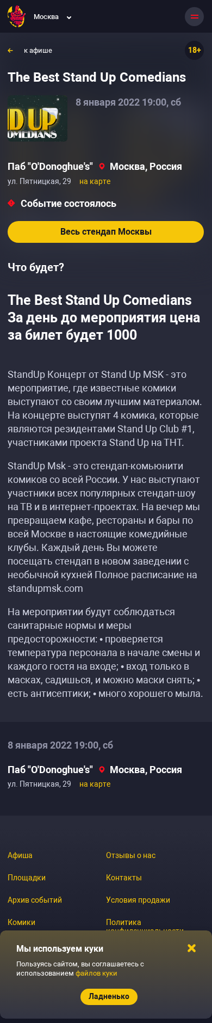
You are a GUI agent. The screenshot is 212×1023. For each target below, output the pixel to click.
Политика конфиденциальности (145, 926)
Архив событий (35, 900)
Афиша (20, 855)
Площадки (27, 877)
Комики (21, 922)
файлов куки (96, 973)
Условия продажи (138, 900)
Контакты (124, 877)
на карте (94, 181)
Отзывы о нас (130, 855)
